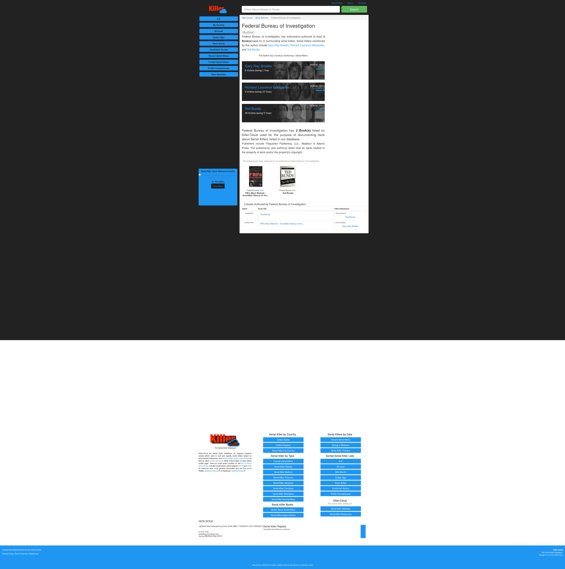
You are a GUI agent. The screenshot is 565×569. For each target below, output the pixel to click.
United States (283, 439)
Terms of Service (21, 553)
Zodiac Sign (219, 37)
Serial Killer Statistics (340, 508)
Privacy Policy (7, 553)
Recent (219, 55)
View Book (218, 186)
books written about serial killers (236, 458)
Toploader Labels (307, 565)
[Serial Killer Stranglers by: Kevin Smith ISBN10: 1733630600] (218, 176)
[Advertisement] (218, 122)
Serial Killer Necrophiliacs (283, 499)
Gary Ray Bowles (278, 45)
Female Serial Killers (283, 461)
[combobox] (291, 9)
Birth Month (340, 472)
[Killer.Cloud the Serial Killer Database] (218, 9)
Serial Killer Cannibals (283, 488)
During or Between (340, 445)
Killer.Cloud (247, 17)
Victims (219, 49)
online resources (216, 460)
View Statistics (218, 74)
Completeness (218, 68)
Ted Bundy (253, 49)
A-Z (218, 18)
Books (350, 2)
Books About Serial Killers (283, 509)
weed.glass (294, 565)
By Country (218, 24)
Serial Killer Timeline (340, 450)
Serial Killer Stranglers (283, 493)
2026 (249, 466)
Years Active (218, 43)
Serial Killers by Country (283, 450)
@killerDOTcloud (211, 471)
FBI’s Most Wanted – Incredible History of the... (282, 223)
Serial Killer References (341, 514)
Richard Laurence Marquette (307, 45)
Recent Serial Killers (340, 439)
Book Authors (262, 17)
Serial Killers (337, 2)
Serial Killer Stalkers (283, 472)
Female (218, 61)
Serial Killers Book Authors (283, 515)
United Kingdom (283, 445)
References (34, 553)
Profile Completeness (341, 493)
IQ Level (219, 31)
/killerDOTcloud (237, 471)
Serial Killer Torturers (283, 477)
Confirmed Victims (340, 488)
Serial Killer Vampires (283, 482)
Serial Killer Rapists (283, 466)
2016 (241, 466)
